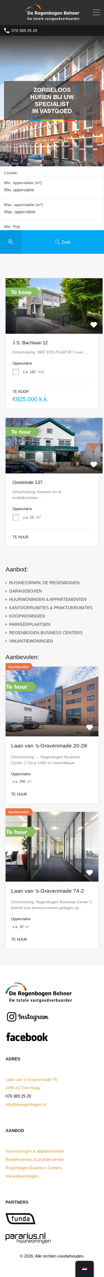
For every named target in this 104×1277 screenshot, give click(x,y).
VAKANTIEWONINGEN (31, 641)
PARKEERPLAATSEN (29, 624)
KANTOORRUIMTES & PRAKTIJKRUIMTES (51, 607)
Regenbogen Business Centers (34, 1167)
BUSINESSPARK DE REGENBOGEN (44, 582)
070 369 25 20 (24, 30)
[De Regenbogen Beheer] (52, 18)
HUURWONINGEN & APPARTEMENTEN (48, 599)
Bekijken (54, 322)
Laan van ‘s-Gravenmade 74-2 (47, 891)
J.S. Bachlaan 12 (30, 342)
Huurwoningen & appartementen (35, 1151)
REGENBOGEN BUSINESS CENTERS (46, 632)
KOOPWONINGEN (27, 616)
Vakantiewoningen (22, 1176)
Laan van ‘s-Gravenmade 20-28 (49, 746)
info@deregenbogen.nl (26, 1104)
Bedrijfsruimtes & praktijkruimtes (35, 1159)
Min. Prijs (12, 226)
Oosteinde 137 (27, 482)
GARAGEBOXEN (25, 591)
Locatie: (11, 172)
